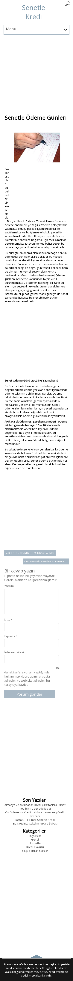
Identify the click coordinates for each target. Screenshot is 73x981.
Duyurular (35, 836)
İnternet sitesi (14, 652)
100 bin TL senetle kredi (35, 808)
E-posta (11, 636)
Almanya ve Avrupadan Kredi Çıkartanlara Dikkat (35, 805)
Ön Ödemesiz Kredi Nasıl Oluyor (46, 561)
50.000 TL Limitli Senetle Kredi (35, 820)
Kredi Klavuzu (35, 847)
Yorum (9, 586)
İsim (8, 620)
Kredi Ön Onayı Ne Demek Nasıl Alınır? (29, 553)
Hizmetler (35, 843)
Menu (11, 28)
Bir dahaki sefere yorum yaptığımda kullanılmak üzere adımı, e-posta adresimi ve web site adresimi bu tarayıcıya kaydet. (32, 676)
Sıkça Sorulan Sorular (35, 850)
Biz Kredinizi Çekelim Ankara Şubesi (35, 823)
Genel (35, 839)
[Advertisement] (36, 71)
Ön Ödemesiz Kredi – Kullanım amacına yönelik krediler (35, 814)
